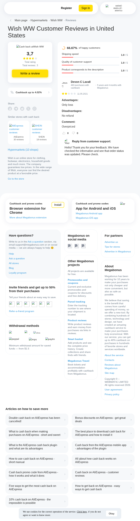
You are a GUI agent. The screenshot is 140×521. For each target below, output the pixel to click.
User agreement (113, 389)
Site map (109, 373)
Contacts (109, 360)
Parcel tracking (76, 301)
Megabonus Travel (78, 360)
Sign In (85, 8)
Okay (111, 513)
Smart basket (75, 339)
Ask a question (36, 241)
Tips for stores (112, 246)
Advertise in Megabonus (118, 251)
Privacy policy (112, 394)
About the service (114, 355)
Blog (11, 268)
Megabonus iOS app (87, 217)
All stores (14, 263)
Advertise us (111, 242)
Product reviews (77, 320)
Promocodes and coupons (78, 281)
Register (66, 8)
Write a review (30, 73)
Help (11, 253)
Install (57, 204)
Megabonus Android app (89, 213)
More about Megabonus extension (28, 217)
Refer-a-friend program (21, 311)
